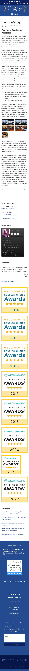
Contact (25, 662)
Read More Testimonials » (8, 281)
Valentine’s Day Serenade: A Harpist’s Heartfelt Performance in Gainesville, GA (13, 552)
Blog (26, 660)
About (25, 659)
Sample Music (20, 660)
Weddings (23, 189)
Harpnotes (14, 8)
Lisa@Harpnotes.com (8, 218)
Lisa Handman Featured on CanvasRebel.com (13, 534)
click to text (12, 208)
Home (21, 659)
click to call (4, 208)
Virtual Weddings (15, 189)
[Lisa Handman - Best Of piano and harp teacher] (14, 567)
